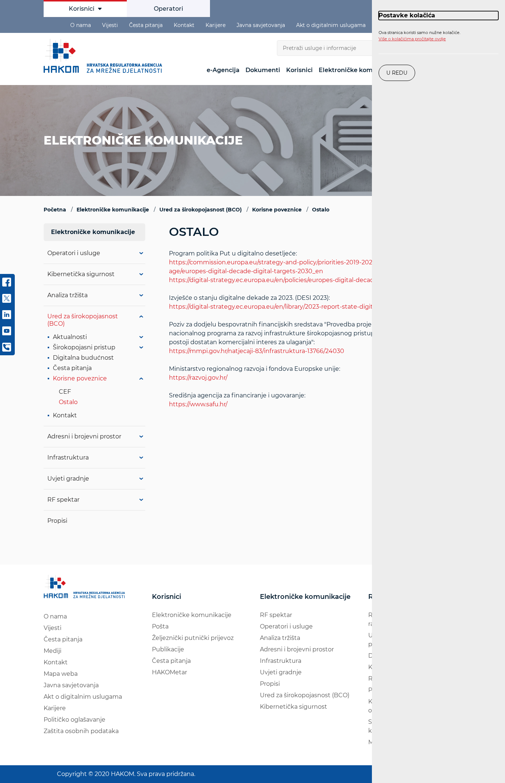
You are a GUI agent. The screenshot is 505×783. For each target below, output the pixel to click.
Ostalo (68, 402)
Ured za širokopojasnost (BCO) (304, 695)
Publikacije (168, 649)
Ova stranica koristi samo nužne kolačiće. (419, 36)
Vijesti (110, 25)
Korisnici (81, 8)
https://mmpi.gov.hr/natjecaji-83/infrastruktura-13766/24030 (256, 351)
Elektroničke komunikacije (360, 70)
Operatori (168, 8)
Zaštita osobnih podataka (81, 731)
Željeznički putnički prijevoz (193, 637)
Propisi (57, 520)
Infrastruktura (68, 457)
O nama (80, 25)
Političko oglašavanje (74, 719)
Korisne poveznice (80, 378)
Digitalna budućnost (83, 357)
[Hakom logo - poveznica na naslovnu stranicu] (105, 56)
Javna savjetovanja (261, 25)
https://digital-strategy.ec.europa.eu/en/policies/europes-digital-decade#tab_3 (283, 280)
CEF (65, 391)
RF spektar (63, 499)
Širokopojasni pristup (84, 347)
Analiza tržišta (280, 637)
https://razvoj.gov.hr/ (198, 377)
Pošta (160, 626)
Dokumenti (262, 70)
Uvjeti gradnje (68, 478)
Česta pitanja (146, 25)
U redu (396, 73)
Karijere (216, 25)
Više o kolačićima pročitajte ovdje (412, 38)
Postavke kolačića (407, 15)
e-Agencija (223, 70)
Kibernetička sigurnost (81, 274)
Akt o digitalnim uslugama (331, 25)
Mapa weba (61, 673)
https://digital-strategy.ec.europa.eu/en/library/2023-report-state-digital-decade (285, 306)
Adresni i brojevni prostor (84, 436)
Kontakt (184, 25)
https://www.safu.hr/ (198, 404)
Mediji (52, 650)
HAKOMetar (169, 672)
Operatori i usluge (73, 253)
